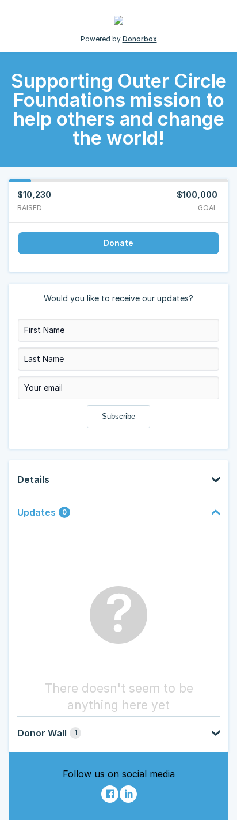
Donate (118, 243)
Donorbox (140, 39)
